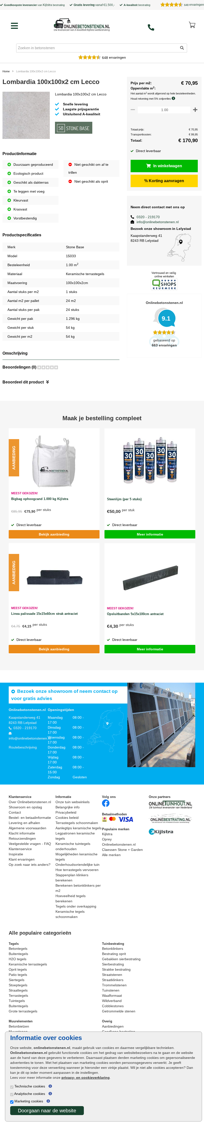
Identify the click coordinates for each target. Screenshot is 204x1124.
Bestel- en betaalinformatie (30, 818)
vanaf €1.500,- (94, 5)
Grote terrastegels (23, 1011)
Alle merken (111, 855)
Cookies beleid (67, 818)
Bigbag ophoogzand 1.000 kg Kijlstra (39, 499)
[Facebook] (105, 803)
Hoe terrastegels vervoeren (77, 870)
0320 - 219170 (148, 217)
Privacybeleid (65, 812)
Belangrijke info (67, 807)
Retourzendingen (22, 838)
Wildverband (112, 1001)
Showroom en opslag (25, 807)
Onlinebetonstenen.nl (119, 844)
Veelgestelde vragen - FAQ (30, 844)
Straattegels (18, 990)
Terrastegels (18, 996)
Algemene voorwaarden (27, 828)
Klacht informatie (22, 833)
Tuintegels (17, 1001)
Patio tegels (18, 975)
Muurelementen (21, 1021)
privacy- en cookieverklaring (85, 1078)
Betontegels (18, 949)
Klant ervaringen (22, 859)
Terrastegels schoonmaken (76, 823)
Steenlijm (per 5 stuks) (124, 499)
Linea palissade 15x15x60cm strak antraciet (44, 614)
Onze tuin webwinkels (72, 802)
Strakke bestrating (116, 969)
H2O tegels (17, 959)
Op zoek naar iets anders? (30, 865)
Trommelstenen (114, 985)
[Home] (82, 25)
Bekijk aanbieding (54, 534)
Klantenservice (20, 849)
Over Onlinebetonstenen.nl (30, 802)
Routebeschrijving (23, 747)
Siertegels (16, 980)
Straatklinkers (112, 980)
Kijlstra (47, 5)
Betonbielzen (19, 1026)
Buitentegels (18, 954)
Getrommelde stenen (118, 1011)
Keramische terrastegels (28, 964)
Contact (15, 812)
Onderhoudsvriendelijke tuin (77, 865)
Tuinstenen (110, 990)
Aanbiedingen (113, 1026)
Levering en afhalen (24, 823)
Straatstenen (112, 975)
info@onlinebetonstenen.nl (158, 222)
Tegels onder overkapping (75, 906)
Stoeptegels (18, 985)
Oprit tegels (18, 969)
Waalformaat (112, 996)
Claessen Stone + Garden (122, 850)
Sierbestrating (113, 964)
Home (6, 71)
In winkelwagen (167, 166)
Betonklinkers (112, 949)
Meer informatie (150, 534)
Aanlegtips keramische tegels (78, 828)
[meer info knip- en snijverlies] (175, 98)
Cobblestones (113, 1006)
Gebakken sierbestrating (121, 959)
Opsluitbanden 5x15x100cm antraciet (135, 614)
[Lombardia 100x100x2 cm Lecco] (26, 116)
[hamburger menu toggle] (14, 26)
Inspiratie (16, 854)
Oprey (107, 839)
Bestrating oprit (114, 954)
